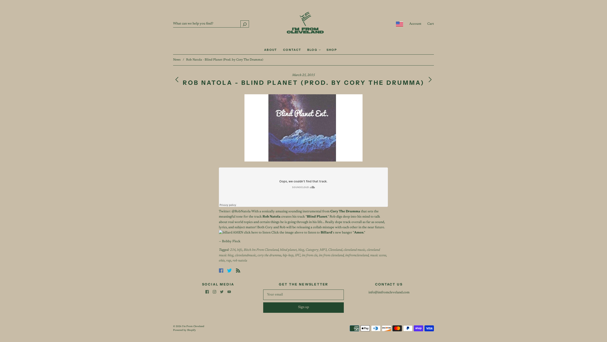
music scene (378, 255)
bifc (239, 250)
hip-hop (288, 255)
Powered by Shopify (184, 330)
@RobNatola (241, 211)
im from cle (309, 255)
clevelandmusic (245, 255)
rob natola (240, 260)
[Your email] (303, 295)
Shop (331, 50)
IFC (297, 255)
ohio (222, 260)
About (270, 50)
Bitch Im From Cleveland (261, 250)
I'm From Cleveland (193, 326)
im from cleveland (331, 255)
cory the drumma (269, 255)
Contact (292, 50)
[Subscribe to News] (238, 270)
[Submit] (244, 23)
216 (233, 250)
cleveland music (354, 250)
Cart (430, 24)
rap (228, 260)
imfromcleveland (357, 255)
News (177, 59)
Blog (312, 50)
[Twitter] (229, 270)
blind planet (288, 250)
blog (301, 250)
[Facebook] (221, 270)
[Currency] (399, 24)
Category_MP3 (316, 250)
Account (415, 24)
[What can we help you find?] (211, 23)
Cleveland (335, 250)
